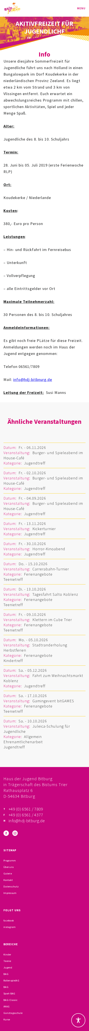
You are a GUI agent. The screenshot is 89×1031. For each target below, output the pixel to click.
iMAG (6, 1006)
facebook (8, 920)
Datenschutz (11, 886)
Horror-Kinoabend (48, 548)
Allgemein (33, 736)
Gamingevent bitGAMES (53, 700)
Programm (9, 860)
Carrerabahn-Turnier (50, 568)
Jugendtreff (34, 463)
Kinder (7, 954)
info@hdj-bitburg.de (27, 820)
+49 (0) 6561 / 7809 (26, 809)
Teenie (7, 961)
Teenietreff (13, 579)
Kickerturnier (44, 528)
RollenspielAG (11, 980)
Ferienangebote (38, 574)
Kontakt (8, 880)
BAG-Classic (10, 1000)
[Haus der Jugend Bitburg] (12, 8)
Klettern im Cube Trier (52, 619)
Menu (81, 8)
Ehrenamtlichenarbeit (23, 741)
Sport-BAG (9, 993)
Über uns (8, 867)
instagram (9, 927)
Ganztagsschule (12, 1013)
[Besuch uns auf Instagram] (15, 833)
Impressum (10, 893)
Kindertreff (13, 660)
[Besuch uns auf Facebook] (6, 833)
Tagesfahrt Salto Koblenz (55, 594)
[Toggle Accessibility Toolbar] (78, 1020)
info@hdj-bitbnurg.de (32, 379)
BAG (5, 974)
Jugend (7, 967)
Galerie (7, 873)
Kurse (6, 1019)
